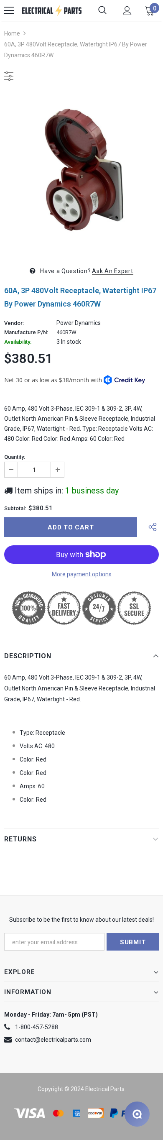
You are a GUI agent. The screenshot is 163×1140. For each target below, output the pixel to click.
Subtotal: (15, 508)
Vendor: (14, 323)
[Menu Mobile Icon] (9, 10)
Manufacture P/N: (26, 332)
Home (12, 33)
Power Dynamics (78, 323)
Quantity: (14, 457)
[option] (81, 172)
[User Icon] (127, 10)
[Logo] (52, 10)
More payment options (82, 574)
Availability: (17, 342)
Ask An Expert (112, 271)
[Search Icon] (102, 10)
